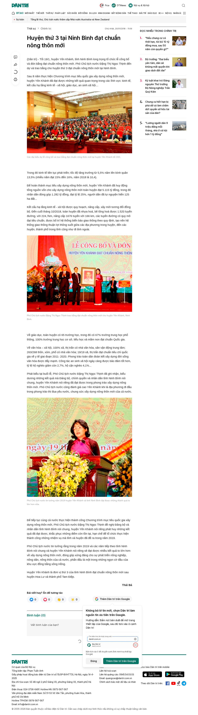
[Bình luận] (15, 57)
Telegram (184, 683)
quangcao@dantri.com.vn (119, 678)
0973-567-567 (60, 689)
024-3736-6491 (31, 689)
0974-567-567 (36, 700)
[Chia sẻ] (15, 64)
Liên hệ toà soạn (107, 670)
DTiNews (121, 5)
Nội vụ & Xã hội (141, 5)
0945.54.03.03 (126, 674)
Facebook (167, 683)
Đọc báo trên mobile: (155, 667)
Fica (107, 5)
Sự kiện (20, 19)
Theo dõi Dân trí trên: (152, 683)
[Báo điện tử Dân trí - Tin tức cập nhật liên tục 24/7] (20, 5)
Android (174, 674)
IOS (152, 674)
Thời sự (31, 28)
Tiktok (178, 683)
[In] (15, 79)
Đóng (93, 661)
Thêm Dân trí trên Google (115, 599)
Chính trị (46, 28)
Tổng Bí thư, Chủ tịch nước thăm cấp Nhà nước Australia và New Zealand (69, 19)
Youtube (173, 683)
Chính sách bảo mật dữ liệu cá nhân (117, 682)
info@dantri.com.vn (28, 704)
